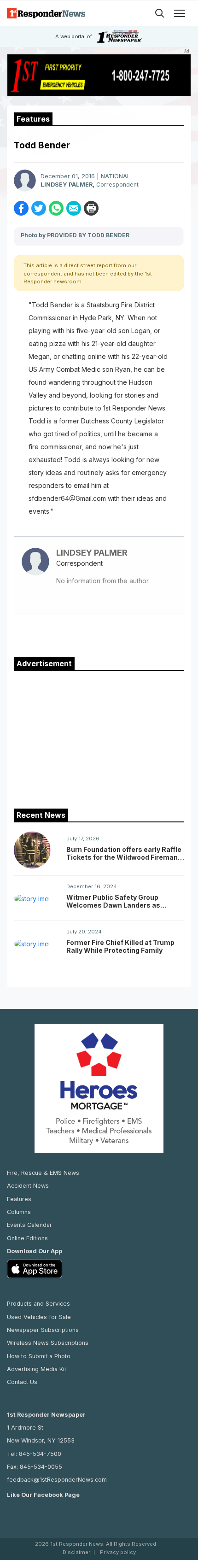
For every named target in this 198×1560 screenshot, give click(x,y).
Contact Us (22, 1381)
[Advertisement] (99, 737)
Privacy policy (118, 1552)
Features (19, 1199)
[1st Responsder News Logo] (46, 13)
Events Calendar (29, 1224)
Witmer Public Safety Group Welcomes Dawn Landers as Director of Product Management (121, 901)
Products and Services (38, 1303)
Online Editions (27, 1238)
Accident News (28, 1185)
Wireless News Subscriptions (47, 1342)
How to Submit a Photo (38, 1356)
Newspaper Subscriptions (43, 1329)
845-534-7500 (40, 1453)
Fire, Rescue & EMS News (43, 1172)
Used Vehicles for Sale (39, 1317)
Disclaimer (76, 1552)
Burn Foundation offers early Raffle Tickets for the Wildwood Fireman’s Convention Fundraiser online (124, 853)
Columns (19, 1211)
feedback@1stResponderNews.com (57, 1479)
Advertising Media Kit (36, 1369)
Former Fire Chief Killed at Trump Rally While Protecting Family (120, 946)
